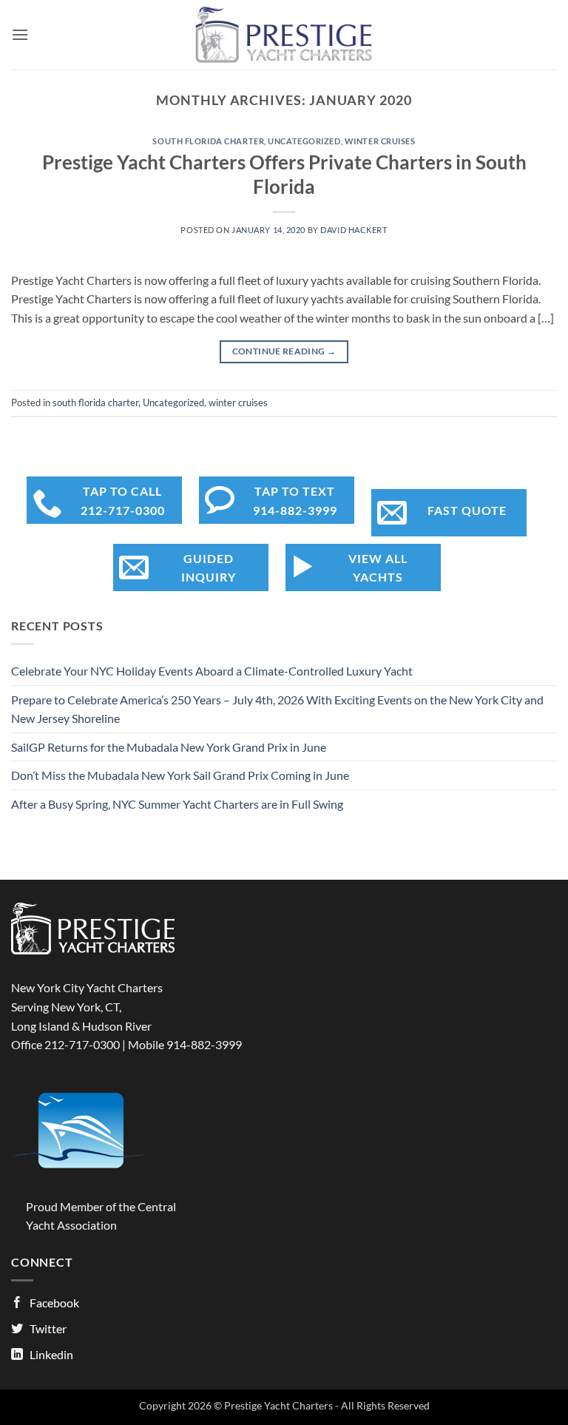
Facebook (54, 1303)
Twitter (48, 1328)
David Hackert (353, 230)
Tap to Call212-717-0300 (123, 500)
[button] (20, 34)
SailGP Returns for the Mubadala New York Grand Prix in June (168, 747)
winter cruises (380, 141)
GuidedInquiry (208, 568)
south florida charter (208, 141)
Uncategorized (304, 141)
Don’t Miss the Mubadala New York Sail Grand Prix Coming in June (180, 775)
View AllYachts (378, 568)
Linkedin (51, 1354)
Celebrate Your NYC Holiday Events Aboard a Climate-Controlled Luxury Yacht (212, 671)
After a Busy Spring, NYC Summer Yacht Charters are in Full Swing (177, 804)
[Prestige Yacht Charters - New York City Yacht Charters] (284, 35)
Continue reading (284, 351)
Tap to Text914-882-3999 (295, 500)
